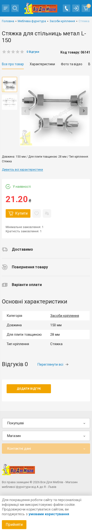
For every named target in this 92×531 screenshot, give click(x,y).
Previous (25, 111)
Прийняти (14, 524)
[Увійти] (76, 8)
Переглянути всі (50, 364)
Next (83, 111)
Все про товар (13, 64)
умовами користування (49, 514)
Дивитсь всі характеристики (22, 169)
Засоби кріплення (64, 316)
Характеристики (42, 64)
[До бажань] (36, 213)
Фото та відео (71, 64)
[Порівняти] (47, 213)
